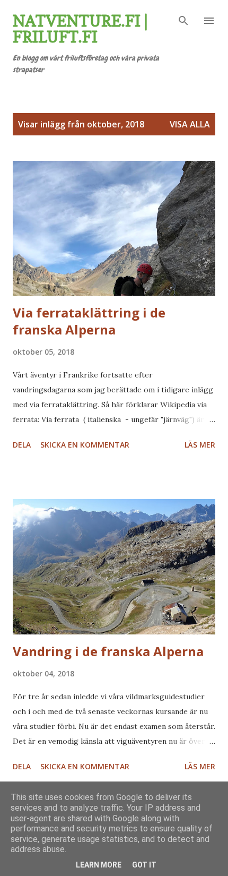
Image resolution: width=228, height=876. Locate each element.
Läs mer (200, 445)
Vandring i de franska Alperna (108, 651)
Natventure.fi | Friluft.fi (80, 28)
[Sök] (183, 19)
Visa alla (190, 124)
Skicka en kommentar (84, 445)
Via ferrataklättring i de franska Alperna (89, 321)
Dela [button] (22, 445)
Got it (144, 865)
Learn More (98, 865)
